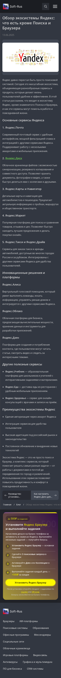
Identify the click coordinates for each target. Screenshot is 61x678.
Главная (7, 504)
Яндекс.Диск (13, 158)
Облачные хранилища (16, 648)
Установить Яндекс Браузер (30, 582)
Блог (18, 504)
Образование (41, 628)
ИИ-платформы (29, 621)
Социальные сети (13, 641)
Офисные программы (16, 634)
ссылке (24, 592)
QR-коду (35, 592)
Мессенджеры (42, 634)
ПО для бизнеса (12, 668)
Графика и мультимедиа (37, 662)
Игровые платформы (15, 655)
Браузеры (9, 621)
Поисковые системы (15, 628)
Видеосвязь (40, 655)
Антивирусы (10, 662)
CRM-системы (35, 668)
